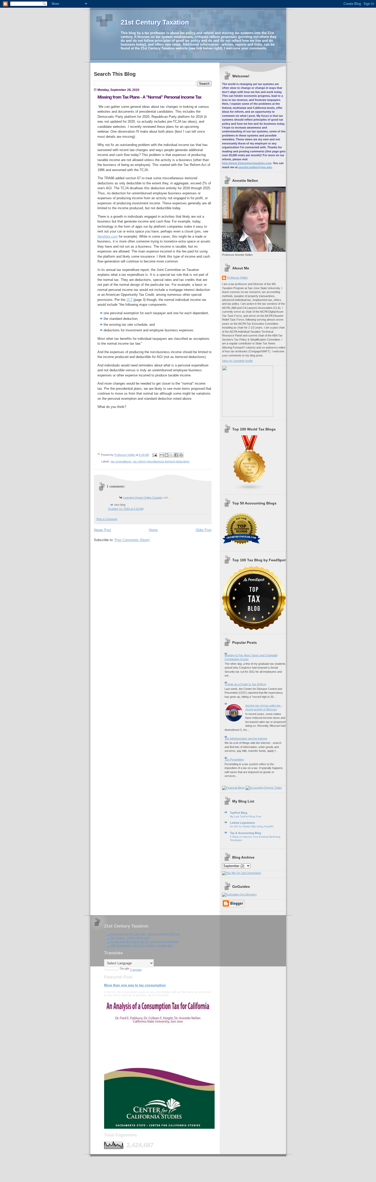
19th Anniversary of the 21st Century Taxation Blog (141, 945)
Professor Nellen (237, 277)
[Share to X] (171, 455)
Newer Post (102, 530)
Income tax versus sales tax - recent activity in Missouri (145, 933)
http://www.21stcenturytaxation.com (246, 163)
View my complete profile (237, 360)
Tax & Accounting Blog (245, 833)
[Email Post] (155, 454)
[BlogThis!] (166, 455)
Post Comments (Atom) (132, 540)
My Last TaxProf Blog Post (245, 816)
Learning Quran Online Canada (142, 497)
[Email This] (161, 455)
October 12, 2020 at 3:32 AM (125, 508)
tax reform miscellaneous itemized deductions (161, 461)
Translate (136, 969)
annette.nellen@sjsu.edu (255, 167)
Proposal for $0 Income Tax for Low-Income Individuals (144, 941)
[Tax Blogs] (249, 489)
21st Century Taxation (155, 22)
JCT (130, 300)
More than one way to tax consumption (135, 985)
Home (153, 530)
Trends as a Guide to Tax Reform (245, 684)
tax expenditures (121, 461)
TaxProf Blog (238, 812)
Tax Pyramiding (234, 759)
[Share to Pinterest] (181, 455)
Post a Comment (106, 519)
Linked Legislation (242, 822)
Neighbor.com (107, 236)
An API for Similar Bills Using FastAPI (251, 826)
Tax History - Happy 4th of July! (130, 937)
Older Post (204, 530)
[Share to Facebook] (176, 455)
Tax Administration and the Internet (246, 738)
